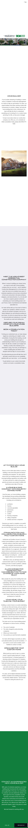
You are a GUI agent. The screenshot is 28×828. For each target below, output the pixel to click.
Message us (21, 825)
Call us (7, 825)
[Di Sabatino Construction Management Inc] (9, 36)
